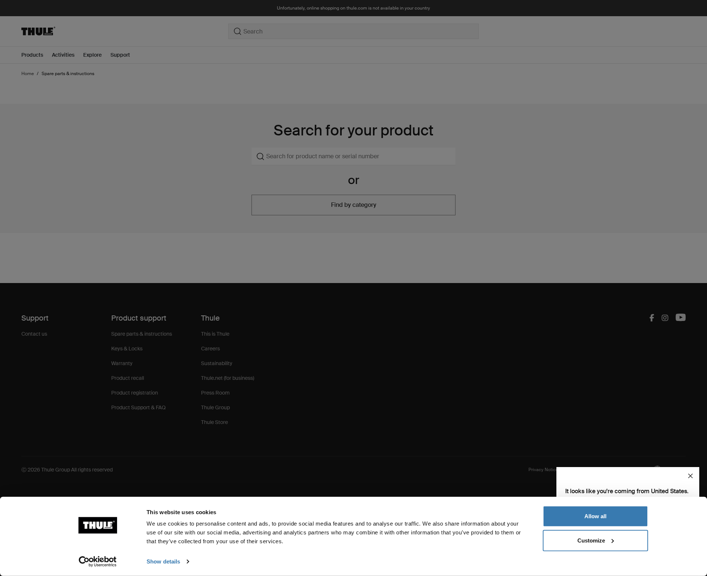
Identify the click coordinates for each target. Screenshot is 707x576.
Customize (591, 540)
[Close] (690, 475)
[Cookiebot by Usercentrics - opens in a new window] (98, 561)
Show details (163, 561)
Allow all (595, 516)
